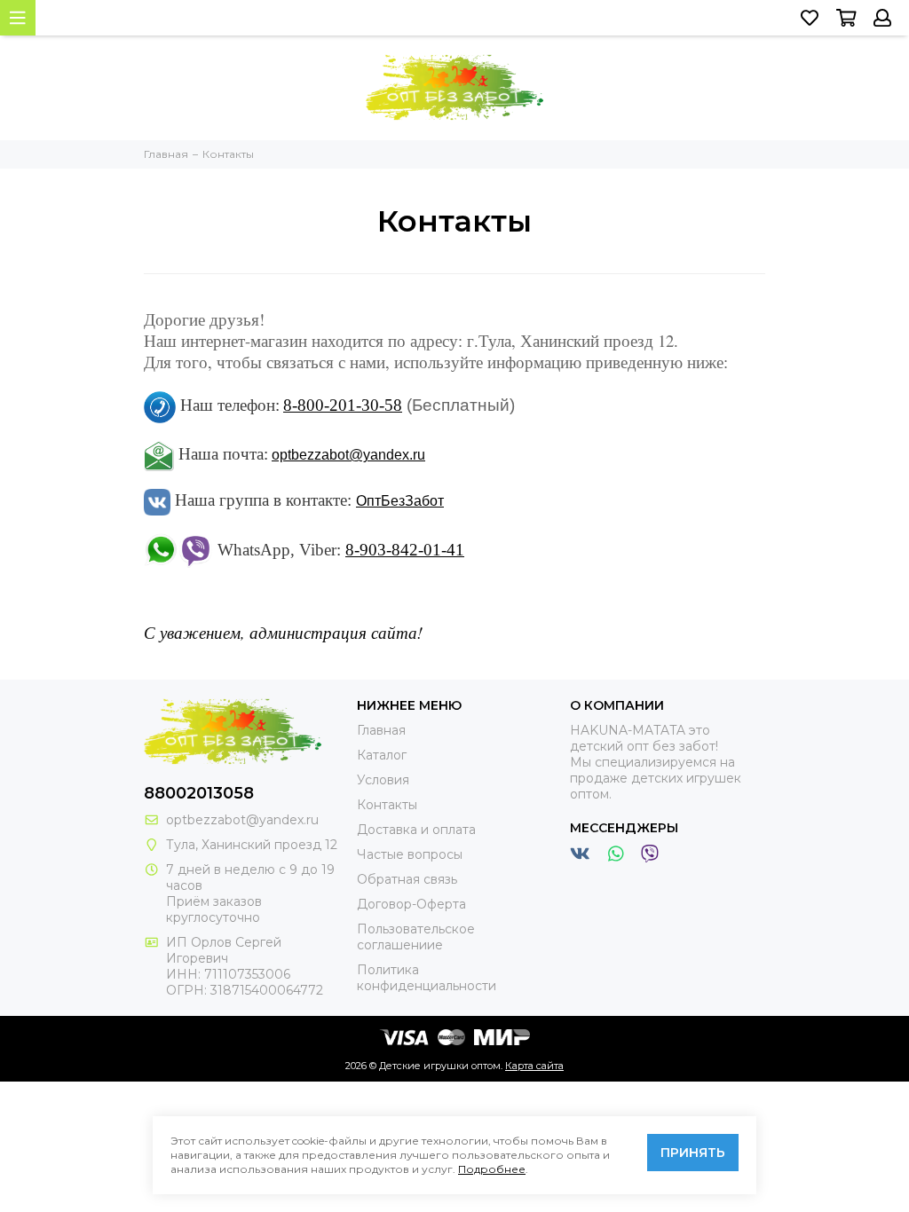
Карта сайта (534, 1065)
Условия (383, 780)
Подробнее (492, 1169)
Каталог (382, 755)
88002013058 (199, 793)
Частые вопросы (409, 854)
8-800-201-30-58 (342, 405)
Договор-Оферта (411, 904)
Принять (692, 1153)
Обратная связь (407, 879)
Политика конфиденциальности (426, 978)
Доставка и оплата (416, 830)
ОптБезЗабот (400, 500)
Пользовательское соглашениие (416, 937)
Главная (381, 730)
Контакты (387, 805)
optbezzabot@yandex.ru (348, 454)
